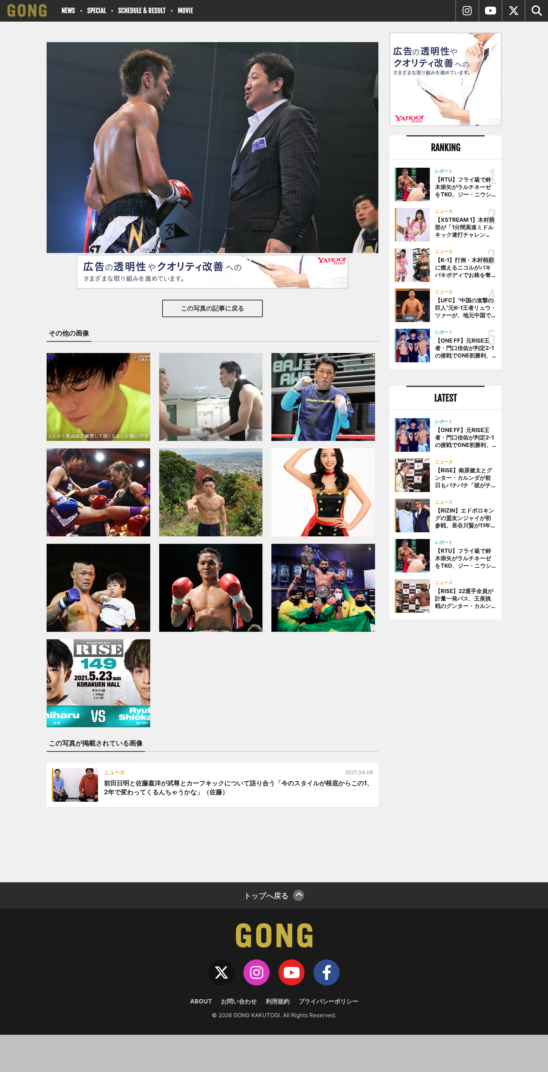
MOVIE (185, 11)
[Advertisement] (445, 748)
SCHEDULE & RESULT (142, 11)
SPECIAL (96, 11)
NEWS (68, 11)
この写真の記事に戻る (212, 308)
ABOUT (201, 1001)
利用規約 (278, 1001)
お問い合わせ (239, 1001)
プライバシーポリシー (328, 1001)
